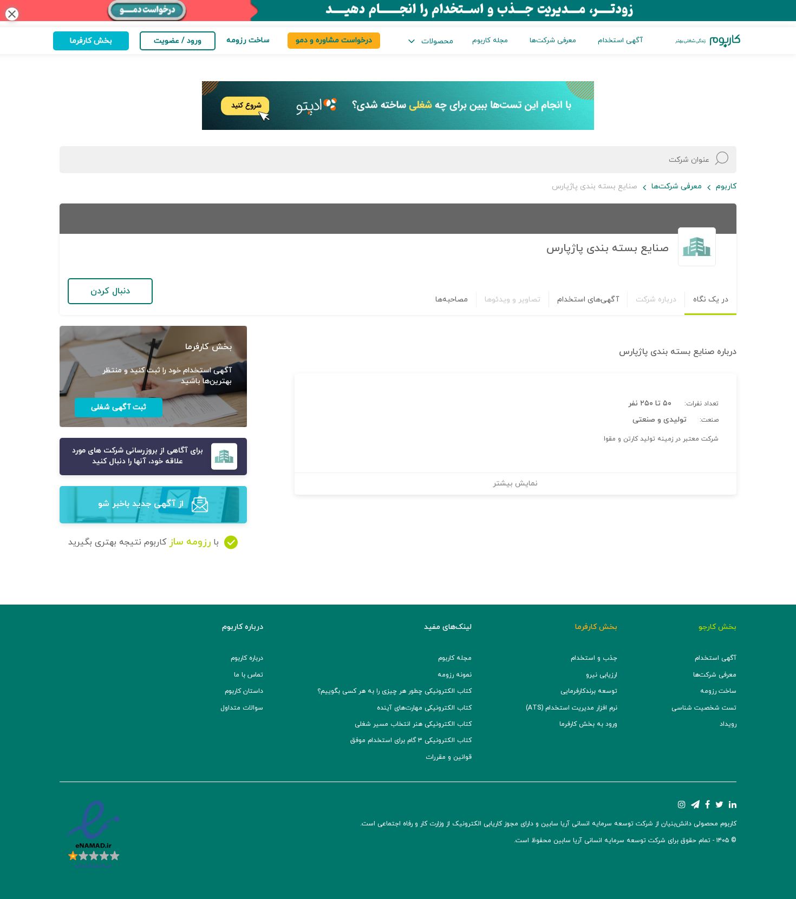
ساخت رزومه (718, 691)
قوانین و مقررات (449, 757)
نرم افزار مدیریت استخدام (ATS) (571, 708)
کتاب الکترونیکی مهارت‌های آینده (424, 708)
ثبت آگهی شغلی (118, 407)
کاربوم (726, 186)
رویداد (728, 724)
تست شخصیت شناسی (703, 708)
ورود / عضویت (177, 41)
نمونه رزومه (455, 675)
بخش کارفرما (91, 41)
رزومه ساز (190, 542)
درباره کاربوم (247, 658)
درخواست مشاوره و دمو (334, 40)
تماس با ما (248, 675)
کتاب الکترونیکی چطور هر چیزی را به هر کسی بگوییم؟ (394, 691)
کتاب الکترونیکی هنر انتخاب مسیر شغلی (413, 724)
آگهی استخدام (620, 40)
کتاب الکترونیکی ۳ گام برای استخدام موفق (411, 740)
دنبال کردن (110, 291)
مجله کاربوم (490, 40)
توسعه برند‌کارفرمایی (588, 691)
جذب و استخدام (594, 658)
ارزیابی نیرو (601, 675)
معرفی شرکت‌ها (553, 40)
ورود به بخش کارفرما (588, 724)
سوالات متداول (241, 708)
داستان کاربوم (244, 691)
